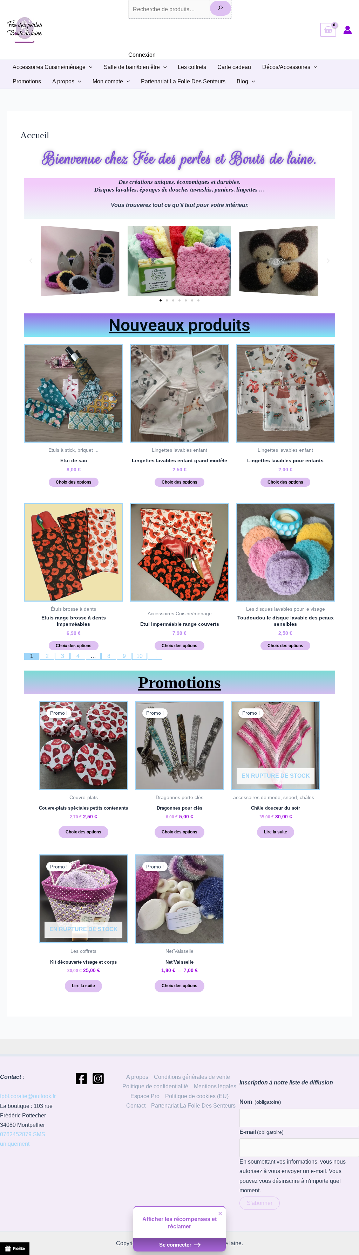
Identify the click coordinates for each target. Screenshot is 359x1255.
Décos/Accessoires (286, 67)
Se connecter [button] (176, 1245)
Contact (135, 1106)
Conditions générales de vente (192, 1077)
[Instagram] (98, 1078)
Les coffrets (192, 67)
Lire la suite (275, 832)
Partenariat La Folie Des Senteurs (183, 81)
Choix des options (74, 482)
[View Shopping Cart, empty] (328, 30)
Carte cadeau (234, 67)
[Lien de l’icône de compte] (347, 30)
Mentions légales (215, 1086)
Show (14, 1248)
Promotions (27, 81)
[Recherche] (220, 8)
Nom (260, 1102)
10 (139, 656)
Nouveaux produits (179, 325)
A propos (63, 81)
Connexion (142, 55)
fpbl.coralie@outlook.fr (28, 1096)
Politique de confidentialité (155, 1086)
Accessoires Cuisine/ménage (49, 67)
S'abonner (259, 1203)
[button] (89, 67)
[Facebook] (81, 1078)
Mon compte (108, 81)
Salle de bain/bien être (132, 67)
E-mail (261, 1132)
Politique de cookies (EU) (197, 1096)
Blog (242, 81)
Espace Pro (145, 1096)
